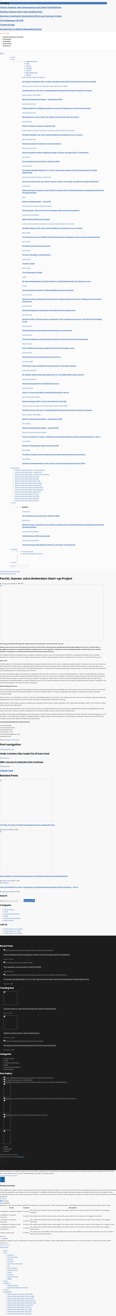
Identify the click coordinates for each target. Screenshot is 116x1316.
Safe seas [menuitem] (10, 1274)
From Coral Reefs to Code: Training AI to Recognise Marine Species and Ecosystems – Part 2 (61, 437)
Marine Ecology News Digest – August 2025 (40, 428)
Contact (14, 562)
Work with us (7, 46)
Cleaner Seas (6, 583)
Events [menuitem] (6, 1281)
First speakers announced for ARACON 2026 (41, 161)
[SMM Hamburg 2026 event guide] (7, 1129)
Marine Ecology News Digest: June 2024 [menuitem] (19, 1309)
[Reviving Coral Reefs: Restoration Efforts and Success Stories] (23, 1041)
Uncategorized (46, 177)
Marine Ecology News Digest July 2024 (27, 494)
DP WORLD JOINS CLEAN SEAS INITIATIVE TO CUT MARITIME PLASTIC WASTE (53, 375)
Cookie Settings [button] (5, 1176)
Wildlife (28, 75)
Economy (25, 166)
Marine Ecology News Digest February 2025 (40, 446)
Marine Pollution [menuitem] (12, 1268)
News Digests (15, 468)
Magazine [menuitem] (7, 1283)
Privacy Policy (8, 1149)
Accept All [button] (13, 1176)
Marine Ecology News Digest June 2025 (27, 476)
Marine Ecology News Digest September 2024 (29, 490)
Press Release (40, 77)
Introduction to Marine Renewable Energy (21, 29)
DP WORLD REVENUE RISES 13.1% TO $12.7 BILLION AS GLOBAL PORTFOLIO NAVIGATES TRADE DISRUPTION (46, 979)
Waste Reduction (31, 73)
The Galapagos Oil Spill (11, 20)
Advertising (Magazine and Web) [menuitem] (17, 1287)
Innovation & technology (41, 86)
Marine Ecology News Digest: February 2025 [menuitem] (20, 1296)
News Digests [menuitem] (8, 1292)
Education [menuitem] (10, 1261)
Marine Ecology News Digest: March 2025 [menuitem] (20, 1294)
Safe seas (29, 68)
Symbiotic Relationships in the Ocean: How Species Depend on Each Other (53, 463)
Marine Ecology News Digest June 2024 (27, 496)
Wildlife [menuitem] (9, 1279)
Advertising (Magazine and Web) (13, 37)
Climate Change (27, 86)
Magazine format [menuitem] (12, 1285)
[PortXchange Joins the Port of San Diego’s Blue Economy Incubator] (25, 1115)
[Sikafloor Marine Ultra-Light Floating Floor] (10, 1029)
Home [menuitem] (5, 1251)
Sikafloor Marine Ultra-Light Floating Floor (21, 11)
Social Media (7, 41)
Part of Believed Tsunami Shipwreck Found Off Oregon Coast (48, 348)
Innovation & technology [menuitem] (15, 1264)
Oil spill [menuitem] (9, 1272)
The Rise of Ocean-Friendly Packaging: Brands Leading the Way (27, 825)
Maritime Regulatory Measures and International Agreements (48, 310)
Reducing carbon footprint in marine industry (41, 144)
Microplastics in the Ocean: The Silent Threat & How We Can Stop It (50, 117)
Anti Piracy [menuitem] (10, 1255)
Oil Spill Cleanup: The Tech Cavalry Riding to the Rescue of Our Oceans (52, 135)
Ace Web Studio (19, 1157)
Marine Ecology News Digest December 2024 (29, 487)
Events (24, 157)
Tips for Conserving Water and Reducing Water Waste (45, 392)
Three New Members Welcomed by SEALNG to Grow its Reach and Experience (55, 339)
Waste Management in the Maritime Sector (40, 383)
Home (13, 57)
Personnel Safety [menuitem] (12, 1270)
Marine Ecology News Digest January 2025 (28, 485)
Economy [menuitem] (10, 1259)
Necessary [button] (3, 1199)
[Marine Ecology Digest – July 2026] (7, 1113)
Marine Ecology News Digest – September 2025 (42, 99)
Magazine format (27, 551)
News (13, 59)
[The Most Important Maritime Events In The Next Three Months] (7, 1143)
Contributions (7, 39)
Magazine (14, 549)
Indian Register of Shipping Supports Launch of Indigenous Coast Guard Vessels (56, 108)
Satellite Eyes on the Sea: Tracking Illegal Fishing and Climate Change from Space (57, 90)
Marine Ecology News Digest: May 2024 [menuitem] (19, 1311)
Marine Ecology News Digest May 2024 (27, 498)
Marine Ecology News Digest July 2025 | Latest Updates (32, 474)
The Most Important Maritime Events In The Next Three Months (48, 545)
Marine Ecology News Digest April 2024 (27, 500)
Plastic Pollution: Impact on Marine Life (38, 126)
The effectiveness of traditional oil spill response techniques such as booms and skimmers (61, 237)
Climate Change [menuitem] (12, 1257)
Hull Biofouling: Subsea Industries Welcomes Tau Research (47, 330)
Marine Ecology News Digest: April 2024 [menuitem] (19, 1314)
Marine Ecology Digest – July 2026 (36, 201)
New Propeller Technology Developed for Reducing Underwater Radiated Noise (34, 876)
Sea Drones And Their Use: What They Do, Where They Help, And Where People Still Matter (60, 181)
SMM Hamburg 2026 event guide (36, 219)
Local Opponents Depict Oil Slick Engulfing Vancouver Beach (48, 290)
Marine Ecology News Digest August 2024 (28, 492)
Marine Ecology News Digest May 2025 (27, 479)
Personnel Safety (31, 148)
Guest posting (7, 43)
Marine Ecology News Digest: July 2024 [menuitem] (19, 1307)
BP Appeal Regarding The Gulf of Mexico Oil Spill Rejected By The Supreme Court (56, 281)
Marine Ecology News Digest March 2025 (27, 481)
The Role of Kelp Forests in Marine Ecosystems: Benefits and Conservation (53, 454)
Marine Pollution (31, 61)
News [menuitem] (5, 1253)
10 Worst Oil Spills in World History (36, 255)
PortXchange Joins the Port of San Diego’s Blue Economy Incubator (51, 210)
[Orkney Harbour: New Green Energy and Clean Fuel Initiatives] (10, 1004)
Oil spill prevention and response (36, 246)
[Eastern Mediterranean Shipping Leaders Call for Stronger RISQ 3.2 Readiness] (28, 950)
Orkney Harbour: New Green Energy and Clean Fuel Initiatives (30, 7)
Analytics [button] (3, 1236)
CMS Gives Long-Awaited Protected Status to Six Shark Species (49, 366)
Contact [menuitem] (6, 1290)
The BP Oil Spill (7, 24)
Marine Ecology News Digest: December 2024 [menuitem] (21, 1301)
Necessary (5, 1201)
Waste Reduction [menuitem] (12, 1277)
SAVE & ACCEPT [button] (5, 1245)
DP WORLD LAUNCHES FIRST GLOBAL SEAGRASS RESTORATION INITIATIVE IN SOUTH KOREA (59, 82)
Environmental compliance (30, 130)
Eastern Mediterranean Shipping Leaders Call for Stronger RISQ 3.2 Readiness (55, 152)
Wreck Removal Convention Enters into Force (41, 357)
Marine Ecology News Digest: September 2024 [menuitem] (21, 1303)
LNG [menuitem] (8, 1266)
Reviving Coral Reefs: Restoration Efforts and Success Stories (31, 16)
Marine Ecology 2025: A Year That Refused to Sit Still (44, 401)
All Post (28, 70)
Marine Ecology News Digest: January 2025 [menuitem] (20, 1298)
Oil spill (28, 66)
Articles (6, 1147)
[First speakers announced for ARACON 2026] (18, 962)
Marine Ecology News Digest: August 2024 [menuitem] (20, 1305)
